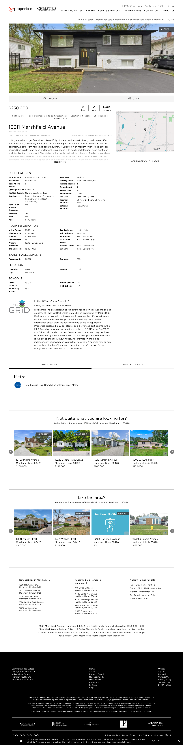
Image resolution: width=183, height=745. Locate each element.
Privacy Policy (164, 679)
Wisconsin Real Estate (22, 679)
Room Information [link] (36, 116)
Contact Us (163, 677)
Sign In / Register (157, 6)
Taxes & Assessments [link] (58, 116)
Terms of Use (164, 682)
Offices (161, 669)
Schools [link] (86, 116)
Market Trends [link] (60, 118)
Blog (91, 688)
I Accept (154, 741)
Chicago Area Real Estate (23, 671)
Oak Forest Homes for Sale (142, 595)
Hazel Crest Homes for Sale (142, 585)
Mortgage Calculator (145, 161)
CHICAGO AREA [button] (130, 6)
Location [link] (75, 116)
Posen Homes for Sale (140, 598)
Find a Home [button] (69, 10)
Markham (46, 135)
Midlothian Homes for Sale (142, 592)
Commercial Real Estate (23, 669)
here (128, 742)
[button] (145, 131)
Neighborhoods (96, 677)
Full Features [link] (18, 116)
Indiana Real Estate (21, 674)
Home (92, 669)
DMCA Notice (164, 685)
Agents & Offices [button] (109, 10)
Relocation (94, 682)
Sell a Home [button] (87, 10)
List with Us (163, 674)
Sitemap (158, 735)
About (92, 671)
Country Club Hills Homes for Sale (145, 588)
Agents (161, 671)
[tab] (50, 365)
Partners (93, 685)
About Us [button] (168, 10)
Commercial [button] (152, 10)
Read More (60, 162)
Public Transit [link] (99, 116)
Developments (132, 10)
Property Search (96, 674)
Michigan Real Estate (21, 677)
